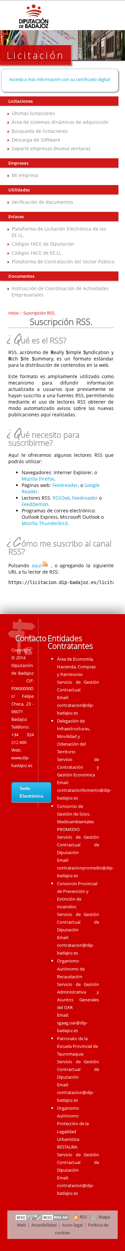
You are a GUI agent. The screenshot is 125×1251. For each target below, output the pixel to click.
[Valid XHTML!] (28, 1217)
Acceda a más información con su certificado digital (59, 79)
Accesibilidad (44, 1225)
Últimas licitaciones (33, 113)
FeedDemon (35, 504)
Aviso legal (72, 1225)
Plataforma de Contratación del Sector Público (63, 261)
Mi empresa (25, 175)
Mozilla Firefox (38, 479)
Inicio (14, 313)
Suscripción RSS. (38, 313)
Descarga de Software (36, 140)
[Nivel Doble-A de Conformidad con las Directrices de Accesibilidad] (55, 1217)
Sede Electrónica (31, 792)
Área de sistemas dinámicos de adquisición (60, 122)
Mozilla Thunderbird (45, 523)
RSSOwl (61, 498)
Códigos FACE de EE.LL (36, 253)
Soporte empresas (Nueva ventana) (51, 148)
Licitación (35, 55)
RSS (83, 1217)
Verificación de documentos (42, 202)
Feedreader (65, 485)
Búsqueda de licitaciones (40, 131)
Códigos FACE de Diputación (43, 244)
